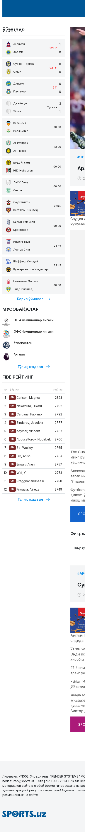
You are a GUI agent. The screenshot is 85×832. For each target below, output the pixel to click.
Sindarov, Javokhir (26, 422)
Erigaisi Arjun (22, 464)
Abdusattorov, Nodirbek (30, 439)
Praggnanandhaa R (27, 481)
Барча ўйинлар (30, 299)
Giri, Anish (20, 456)
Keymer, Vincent (25, 431)
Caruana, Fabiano (26, 414)
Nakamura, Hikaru (26, 406)
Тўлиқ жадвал (30, 367)
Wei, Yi (18, 473)
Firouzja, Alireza (24, 489)
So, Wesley (21, 447)
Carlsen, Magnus (25, 397)
